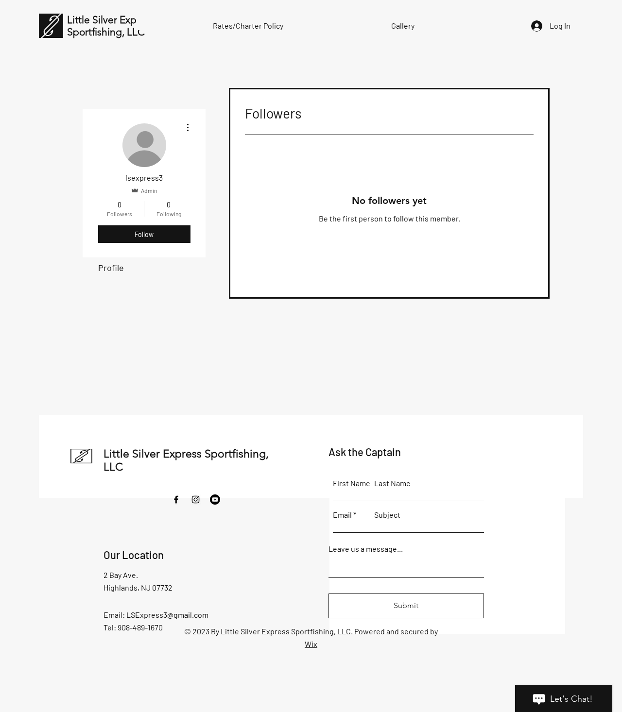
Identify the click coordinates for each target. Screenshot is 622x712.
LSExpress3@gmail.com (167, 614)
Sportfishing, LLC (106, 32)
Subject (387, 515)
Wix (311, 643)
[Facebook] (176, 499)
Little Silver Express (111, 20)
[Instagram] (195, 499)
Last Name (392, 483)
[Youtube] (215, 499)
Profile (111, 267)
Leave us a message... (365, 549)
